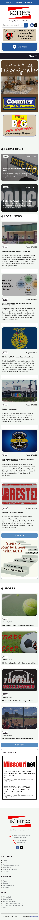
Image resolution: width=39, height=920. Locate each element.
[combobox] (13, 25)
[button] (33, 56)
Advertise (19, 2)
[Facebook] (32, 25)
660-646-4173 (29, 2)
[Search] (26, 25)
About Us (8, 2)
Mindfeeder (34, 916)
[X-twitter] (35, 25)
